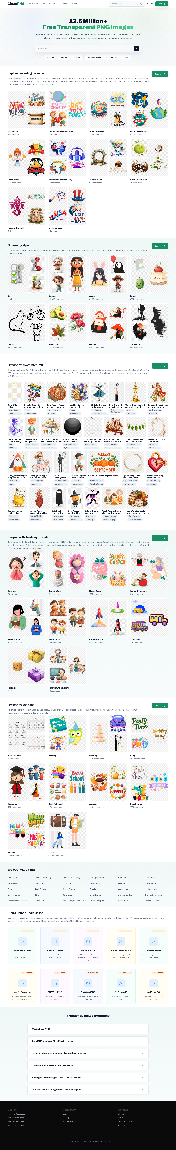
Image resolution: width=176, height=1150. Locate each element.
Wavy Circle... (129, 484)
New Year (12, 852)
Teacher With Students (58, 688)
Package (12, 688)
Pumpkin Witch (73, 521)
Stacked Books (135, 520)
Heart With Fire (36, 516)
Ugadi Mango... (133, 444)
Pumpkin (50, 57)
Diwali (37, 895)
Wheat (10, 889)
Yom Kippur (13, 131)
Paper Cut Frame (130, 481)
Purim (28, 410)
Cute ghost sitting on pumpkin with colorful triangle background (17, 478)
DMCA (120, 1118)
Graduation (13, 804)
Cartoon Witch (14, 883)
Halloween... (14, 481)
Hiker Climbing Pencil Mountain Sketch (116, 407)
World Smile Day (96, 131)
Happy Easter (95, 591)
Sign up (161, 4)
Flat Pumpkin (53, 410)
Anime (92, 296)
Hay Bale (121, 883)
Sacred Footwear (112, 448)
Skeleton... (97, 410)
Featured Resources (17, 1121)
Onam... (130, 410)
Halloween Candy (94, 57)
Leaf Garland (132, 448)
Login (65, 1114)
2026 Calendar (14, 756)
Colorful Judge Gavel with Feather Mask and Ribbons (34, 407)
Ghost (11, 484)
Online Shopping (97, 901)
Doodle (92, 344)
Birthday (52, 756)
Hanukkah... (75, 413)
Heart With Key (153, 481)
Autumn (73, 4)
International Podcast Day (60, 180)
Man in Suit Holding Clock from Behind (60, 478)
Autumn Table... (48, 448)
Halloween (33, 4)
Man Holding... (61, 484)
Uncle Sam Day (55, 228)
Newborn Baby (55, 591)
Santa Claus (123, 901)
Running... (90, 520)
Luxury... (153, 444)
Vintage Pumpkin (97, 877)
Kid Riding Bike (37, 481)
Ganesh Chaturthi (16, 228)
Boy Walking (77, 484)
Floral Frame (154, 448)
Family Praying (109, 520)
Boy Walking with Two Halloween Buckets (78, 478)
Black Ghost (58, 520)
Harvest (125, 57)
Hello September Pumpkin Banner (103, 476)
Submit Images (69, 1121)
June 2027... (14, 410)
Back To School (55, 804)
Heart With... (35, 520)
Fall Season (95, 883)
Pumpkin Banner (96, 484)
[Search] (141, 4)
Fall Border (67, 883)
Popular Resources (16, 1118)
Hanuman (153, 413)
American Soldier (125, 895)
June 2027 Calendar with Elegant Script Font (93, 441)
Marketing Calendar (16, 1125)
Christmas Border (152, 901)
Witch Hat (122, 877)
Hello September (96, 480)
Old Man (12, 448)
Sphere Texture (70, 448)
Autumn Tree (111, 57)
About (121, 1114)
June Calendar (12, 414)
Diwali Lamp (67, 895)
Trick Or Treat (13, 877)
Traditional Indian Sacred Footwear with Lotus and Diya (113, 441)
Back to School (49, 4)
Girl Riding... (36, 484)
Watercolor (53, 344)
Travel (51, 852)
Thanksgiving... (48, 444)
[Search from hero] (136, 48)
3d (9, 296)
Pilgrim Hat (39, 901)
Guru (11, 444)
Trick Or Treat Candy (71, 877)
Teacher (63, 4)
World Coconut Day (138, 180)
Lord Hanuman (155, 410)
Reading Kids (54, 639)
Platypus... (13, 516)
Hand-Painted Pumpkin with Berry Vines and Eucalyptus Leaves (56, 407)
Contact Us (123, 1125)
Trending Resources (16, 1114)
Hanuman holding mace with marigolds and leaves (158, 407)
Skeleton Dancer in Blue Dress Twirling (98, 407)
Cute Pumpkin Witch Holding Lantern (74, 513)
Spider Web (76, 57)
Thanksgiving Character (18, 901)
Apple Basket (151, 883)
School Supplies (70, 889)
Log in (150, 4)
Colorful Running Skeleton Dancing (92, 513)
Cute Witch (150, 877)
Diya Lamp (131, 413)
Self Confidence (115, 411)
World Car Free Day (138, 131)
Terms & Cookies (125, 1121)
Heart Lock (151, 484)
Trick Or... (76, 481)
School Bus (135, 639)
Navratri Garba (14, 895)
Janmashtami (95, 180)
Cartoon (52, 296)
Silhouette (135, 344)
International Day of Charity (60, 131)
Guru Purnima (110, 444)
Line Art (11, 344)
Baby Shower (136, 804)
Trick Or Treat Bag (43, 877)
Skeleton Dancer (96, 414)
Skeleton (63, 57)
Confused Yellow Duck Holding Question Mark (15, 513)
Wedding (93, 756)
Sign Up (66, 1118)
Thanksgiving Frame (153, 895)
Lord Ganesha (151, 889)
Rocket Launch (96, 639)
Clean (16, 3)
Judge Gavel (31, 413)
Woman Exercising (138, 591)
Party (132, 756)
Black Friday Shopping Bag (74, 901)
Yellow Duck (14, 520)
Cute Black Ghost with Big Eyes (58, 513)
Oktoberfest (13, 180)
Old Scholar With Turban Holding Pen (15, 441)
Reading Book (14, 639)
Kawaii (133, 296)
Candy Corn (40, 883)
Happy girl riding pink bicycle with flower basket (39, 478)
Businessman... (61, 481)
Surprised (12, 591)
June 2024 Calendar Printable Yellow (15, 407)
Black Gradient (70, 444)
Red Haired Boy (30, 449)
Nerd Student (31, 444)
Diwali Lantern (96, 895)
